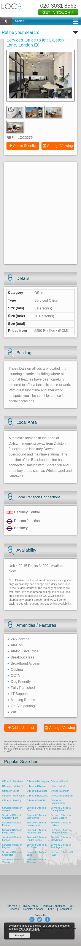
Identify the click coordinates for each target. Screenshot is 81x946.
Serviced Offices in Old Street (36, 846)
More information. (29, 928)
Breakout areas (22, 657)
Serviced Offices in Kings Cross (12, 831)
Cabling (17, 669)
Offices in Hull (58, 786)
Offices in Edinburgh (12, 786)
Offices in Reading (11, 800)
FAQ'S (51, 909)
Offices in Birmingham (38, 781)
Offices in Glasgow (36, 786)
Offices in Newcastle (37, 795)
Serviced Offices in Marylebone (61, 838)
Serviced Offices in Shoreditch (12, 853)
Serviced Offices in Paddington (61, 846)
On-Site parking (23, 706)
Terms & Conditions (54, 906)
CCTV (16, 675)
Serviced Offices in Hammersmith (36, 823)
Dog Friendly (21, 681)
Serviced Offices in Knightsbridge (36, 831)
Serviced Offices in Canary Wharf (61, 809)
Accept (19, 935)
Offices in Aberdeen (12, 781)
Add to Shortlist (25, 146)
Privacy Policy (30, 906)
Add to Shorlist (22, 728)
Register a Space (33, 909)
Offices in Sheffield (36, 800)
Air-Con (17, 645)
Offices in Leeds (10, 791)
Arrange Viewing (60, 146)
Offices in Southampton (58, 801)
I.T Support (19, 694)
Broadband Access (25, 663)
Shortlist (20, 21)
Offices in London (60, 791)
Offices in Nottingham (62, 795)
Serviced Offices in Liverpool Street (61, 831)
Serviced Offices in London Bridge (36, 838)
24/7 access (20, 639)
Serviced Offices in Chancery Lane (12, 816)
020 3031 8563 (58, 5)
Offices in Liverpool (37, 791)
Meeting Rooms (23, 700)
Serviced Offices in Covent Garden (61, 816)
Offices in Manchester (13, 795)
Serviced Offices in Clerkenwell (36, 816)
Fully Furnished (23, 688)
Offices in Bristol (59, 781)
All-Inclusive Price (24, 651)
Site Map (12, 906)
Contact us (66, 909)
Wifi (14, 712)
